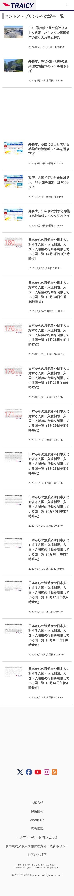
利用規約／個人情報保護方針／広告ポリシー (37, 846)
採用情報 (37, 811)
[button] (69, 5)
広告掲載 (37, 829)
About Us (37, 820)
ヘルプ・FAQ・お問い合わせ (37, 837)
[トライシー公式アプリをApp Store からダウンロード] (39, 788)
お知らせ (37, 802)
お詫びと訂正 (37, 855)
